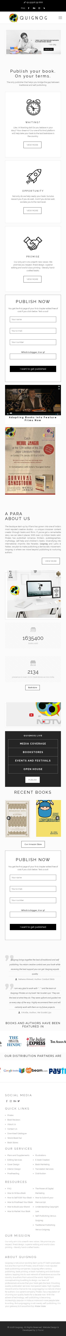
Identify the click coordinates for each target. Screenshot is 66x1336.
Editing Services (14, 1160)
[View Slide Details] (17, 819)
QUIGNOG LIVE (33, 735)
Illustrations (40, 1155)
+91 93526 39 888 (34, 2)
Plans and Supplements (18, 1155)
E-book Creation (42, 1160)
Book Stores (12, 1142)
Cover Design (13, 1164)
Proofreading (13, 1173)
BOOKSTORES (33, 752)
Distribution (40, 1173)
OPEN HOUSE (33, 769)
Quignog (44, 544)
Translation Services (44, 1169)
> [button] (57, 818)
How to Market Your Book (18, 1211)
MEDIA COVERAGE (33, 743)
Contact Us (12, 1129)
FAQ (23, 8)
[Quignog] (33, 17)
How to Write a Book (16, 1193)
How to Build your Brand (18, 1207)
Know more (40, 1306)
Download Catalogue (17, 1133)
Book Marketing (42, 1164)
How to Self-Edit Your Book (19, 1198)
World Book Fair (14, 1138)
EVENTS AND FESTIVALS (33, 760)
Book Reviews (13, 1120)
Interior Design (14, 1169)
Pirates (10, 1115)
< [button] (9, 818)
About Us (11, 1124)
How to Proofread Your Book (20, 1202)
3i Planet (40, 1330)
